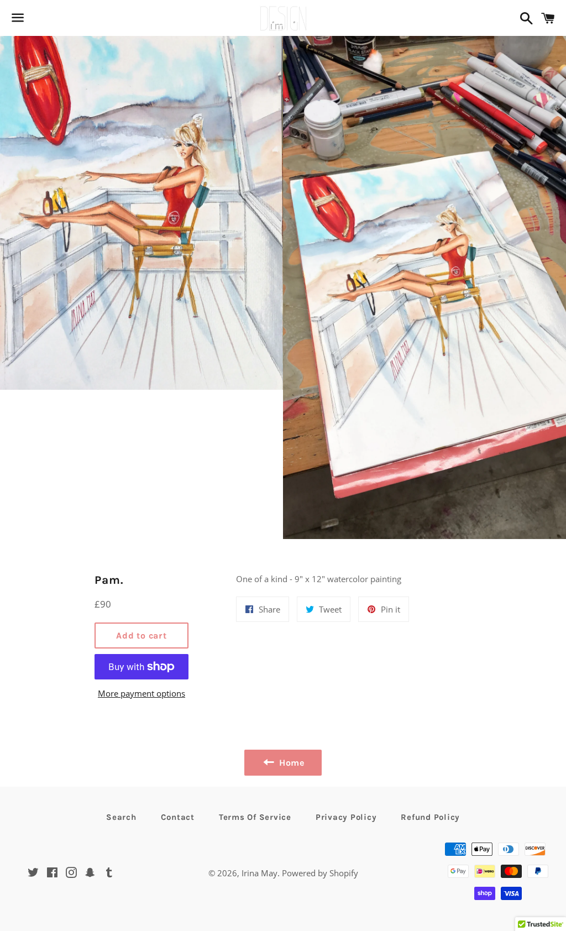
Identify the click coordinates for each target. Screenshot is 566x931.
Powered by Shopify (320, 872)
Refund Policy (430, 817)
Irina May (259, 872)
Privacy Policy (346, 817)
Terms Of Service (255, 817)
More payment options (141, 693)
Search (121, 817)
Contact (178, 817)
